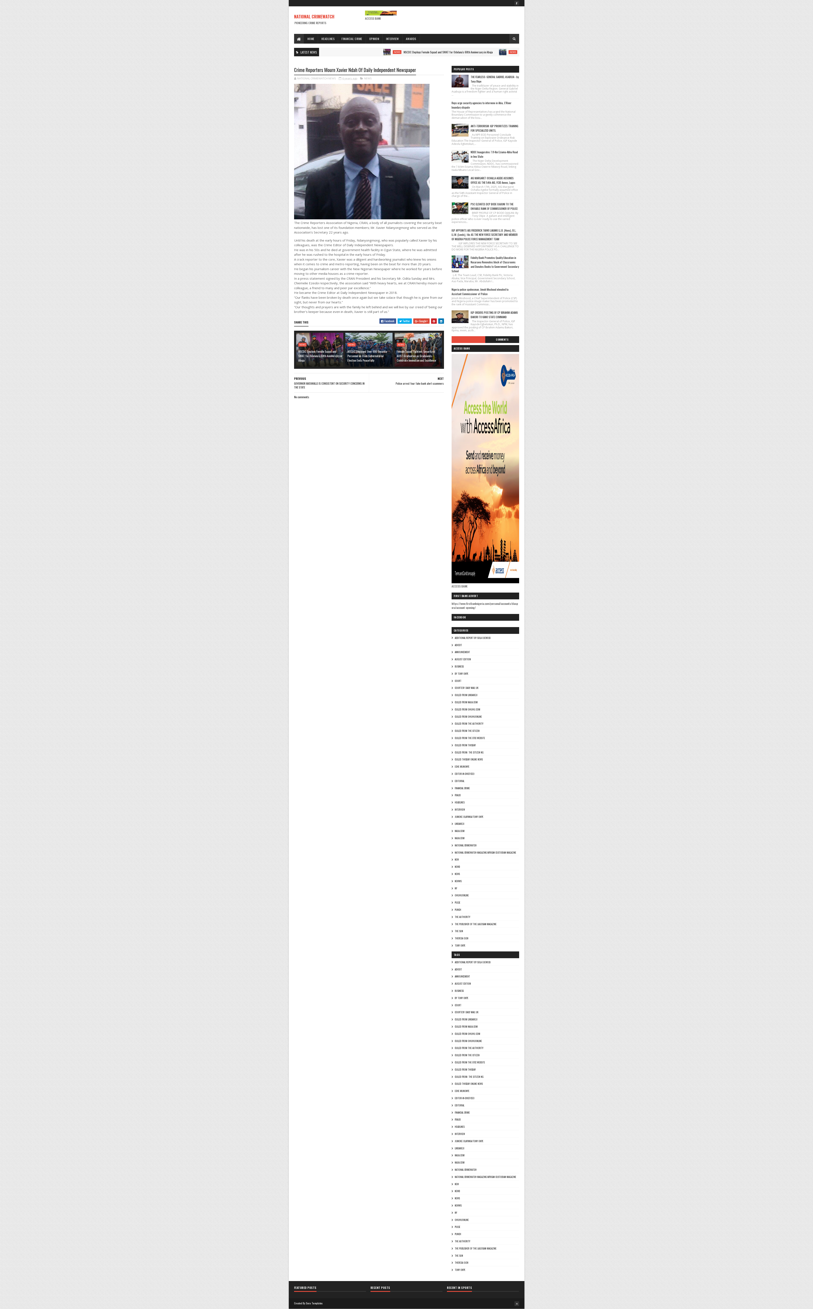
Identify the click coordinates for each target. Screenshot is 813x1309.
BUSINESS (459, 666)
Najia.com (460, 838)
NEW (457, 859)
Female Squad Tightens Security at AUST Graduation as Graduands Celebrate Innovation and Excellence (416, 355)
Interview (392, 38)
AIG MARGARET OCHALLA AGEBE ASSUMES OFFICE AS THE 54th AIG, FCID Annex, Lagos (493, 180)
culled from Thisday (465, 745)
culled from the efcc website (470, 738)
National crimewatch (466, 845)
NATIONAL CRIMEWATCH (314, 16)
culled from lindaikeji (466, 695)
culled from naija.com (466, 702)
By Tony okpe (461, 673)
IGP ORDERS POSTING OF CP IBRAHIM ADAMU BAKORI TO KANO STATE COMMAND (494, 314)
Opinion (374, 38)
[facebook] (516, 3)
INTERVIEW (460, 809)
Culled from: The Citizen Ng (469, 752)
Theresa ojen (461, 938)
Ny (456, 888)
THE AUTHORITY (462, 917)
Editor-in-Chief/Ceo (464, 773)
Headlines (328, 38)
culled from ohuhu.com (467, 709)
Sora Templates (314, 1303)
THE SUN (459, 931)
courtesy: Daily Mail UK (466, 688)
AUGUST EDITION (463, 659)
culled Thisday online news (469, 759)
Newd (457, 866)
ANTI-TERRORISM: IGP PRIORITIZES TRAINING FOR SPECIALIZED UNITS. (494, 128)
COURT (458, 681)
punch (458, 909)
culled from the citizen (467, 731)
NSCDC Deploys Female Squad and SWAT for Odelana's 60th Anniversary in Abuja (385, 52)
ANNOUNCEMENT (462, 652)
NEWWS (458, 881)
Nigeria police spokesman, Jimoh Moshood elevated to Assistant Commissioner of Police (480, 291)
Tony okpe (460, 945)
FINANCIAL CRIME (462, 788)
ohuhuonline (462, 895)
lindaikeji (459, 823)
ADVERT (458, 645)
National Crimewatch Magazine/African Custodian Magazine (485, 852)
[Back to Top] (516, 1303)
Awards (411, 38)
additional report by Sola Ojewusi (473, 638)
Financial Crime (352, 38)
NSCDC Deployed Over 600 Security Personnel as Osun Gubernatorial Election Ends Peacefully (508, 52)
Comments (502, 339)
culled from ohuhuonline (468, 716)
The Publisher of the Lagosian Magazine (475, 924)
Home (310, 38)
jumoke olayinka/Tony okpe (469, 816)
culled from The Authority (469, 723)
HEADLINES (460, 802)
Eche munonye (462, 766)
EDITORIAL (459, 781)
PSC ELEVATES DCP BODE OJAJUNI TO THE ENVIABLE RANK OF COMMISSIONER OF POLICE (494, 206)
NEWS (334, 52)
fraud (458, 795)
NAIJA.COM (460, 831)
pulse (457, 902)
